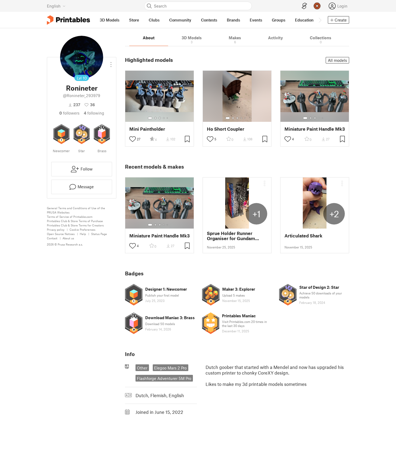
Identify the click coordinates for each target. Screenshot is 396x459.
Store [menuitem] (134, 19)
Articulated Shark (303, 235)
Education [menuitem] (304, 19)
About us (68, 238)
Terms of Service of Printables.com (69, 216)
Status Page (99, 234)
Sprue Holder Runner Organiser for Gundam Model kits (231, 236)
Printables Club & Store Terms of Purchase (75, 221)
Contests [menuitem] (209, 19)
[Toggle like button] (132, 139)
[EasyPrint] (304, 6)
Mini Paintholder (147, 128)
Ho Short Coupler (225, 128)
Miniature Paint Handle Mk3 (314, 128)
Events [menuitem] (256, 19)
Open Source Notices (61, 234)
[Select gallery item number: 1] (150, 118)
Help (83, 234)
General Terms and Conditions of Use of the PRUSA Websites (76, 210)
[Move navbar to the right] (319, 20)
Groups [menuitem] (278, 19)
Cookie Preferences (82, 229)
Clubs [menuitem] (154, 19)
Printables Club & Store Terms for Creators (75, 225)
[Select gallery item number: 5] (168, 118)
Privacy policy (55, 229)
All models (337, 60)
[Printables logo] (68, 20)
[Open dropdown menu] (111, 62)
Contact (52, 238)
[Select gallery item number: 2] (155, 118)
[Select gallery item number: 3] (160, 118)
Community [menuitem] (180, 19)
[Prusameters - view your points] (317, 5)
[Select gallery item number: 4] (164, 118)
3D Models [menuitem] (109, 19)
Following (94, 113)
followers (69, 113)
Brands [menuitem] (233, 19)
